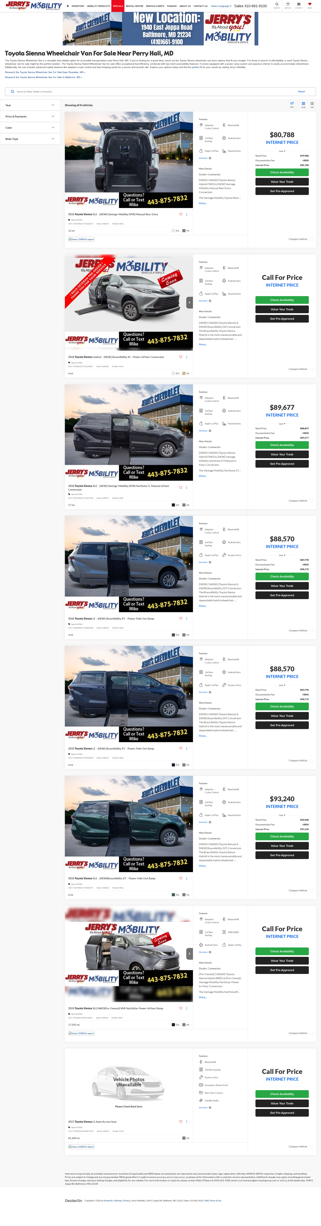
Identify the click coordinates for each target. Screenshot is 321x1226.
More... (203, 203)
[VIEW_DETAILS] (129, 1081)
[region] (282, 160)
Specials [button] (118, 6)
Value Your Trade (282, 182)
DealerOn (108, 1201)
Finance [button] (172, 6)
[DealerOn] (73, 1200)
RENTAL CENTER (134, 6)
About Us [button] (185, 6)
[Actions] (187, 214)
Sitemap (118, 1201)
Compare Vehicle (298, 239)
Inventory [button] (78, 6)
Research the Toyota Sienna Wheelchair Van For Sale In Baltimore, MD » (43, 77)
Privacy (126, 1201)
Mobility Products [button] (98, 6)
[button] (189, 160)
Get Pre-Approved (282, 191)
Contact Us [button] (200, 6)
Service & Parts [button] (155, 6)
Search (301, 91)
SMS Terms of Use (213, 1201)
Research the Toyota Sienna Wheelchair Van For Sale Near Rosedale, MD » (45, 72)
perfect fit (197, 67)
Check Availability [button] (282, 172)
